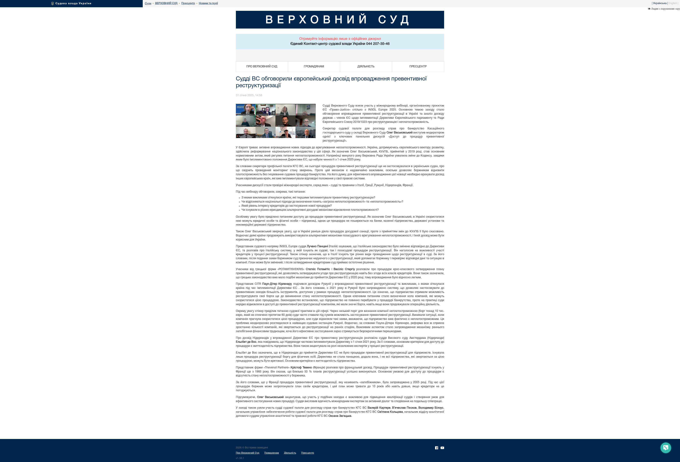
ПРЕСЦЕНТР (418, 66)
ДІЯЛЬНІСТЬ (366, 66)
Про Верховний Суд (247, 453)
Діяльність (290, 453)
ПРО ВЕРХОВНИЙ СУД (261, 66)
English (672, 3)
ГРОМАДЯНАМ (314, 66)
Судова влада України (73, 3)
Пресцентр (307, 453)
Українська (660, 3)
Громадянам (271, 453)
